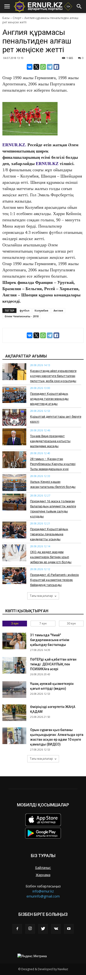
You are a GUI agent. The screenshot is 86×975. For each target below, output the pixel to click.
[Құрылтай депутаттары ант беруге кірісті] (14, 417)
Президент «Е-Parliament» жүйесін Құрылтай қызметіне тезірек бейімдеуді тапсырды (54, 580)
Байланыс (43, 867)
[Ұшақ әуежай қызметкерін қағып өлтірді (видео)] (14, 689)
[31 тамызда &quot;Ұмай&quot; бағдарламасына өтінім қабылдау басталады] (14, 641)
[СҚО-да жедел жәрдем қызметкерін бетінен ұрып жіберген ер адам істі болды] (14, 552)
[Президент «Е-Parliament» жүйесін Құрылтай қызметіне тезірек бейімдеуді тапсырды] (14, 575)
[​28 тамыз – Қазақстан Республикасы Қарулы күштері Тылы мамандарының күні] (14, 459)
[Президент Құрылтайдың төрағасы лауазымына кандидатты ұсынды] (14, 530)
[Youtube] (69, 929)
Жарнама (43, 875)
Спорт (17, 18)
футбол (24, 310)
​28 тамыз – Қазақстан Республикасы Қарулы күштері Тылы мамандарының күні (52, 464)
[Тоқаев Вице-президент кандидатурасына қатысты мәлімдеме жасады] (14, 436)
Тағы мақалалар (41, 596)
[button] (79, 6)
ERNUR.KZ (47, 163)
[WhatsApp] (43, 67)
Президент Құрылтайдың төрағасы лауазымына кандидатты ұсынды (49, 534)
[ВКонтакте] (29, 67)
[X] (36, 67)
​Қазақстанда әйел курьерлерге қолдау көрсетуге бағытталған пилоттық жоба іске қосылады (53, 376)
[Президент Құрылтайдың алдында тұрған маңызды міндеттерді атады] (14, 394)
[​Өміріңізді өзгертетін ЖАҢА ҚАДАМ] (14, 712)
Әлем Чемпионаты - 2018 (21, 316)
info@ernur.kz (43, 891)
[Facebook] (17, 929)
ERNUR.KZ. (14, 144)
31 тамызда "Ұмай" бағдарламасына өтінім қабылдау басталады (49, 640)
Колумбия (41, 310)
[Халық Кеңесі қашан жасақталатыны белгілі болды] (14, 482)
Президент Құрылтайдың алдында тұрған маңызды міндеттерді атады (49, 399)
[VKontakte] (56, 929)
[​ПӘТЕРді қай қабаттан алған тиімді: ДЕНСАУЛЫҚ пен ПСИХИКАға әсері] (14, 665)
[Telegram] (50, 67)
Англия (58, 310)
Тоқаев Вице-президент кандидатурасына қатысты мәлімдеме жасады (50, 441)
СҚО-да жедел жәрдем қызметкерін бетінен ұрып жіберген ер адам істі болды (50, 557)
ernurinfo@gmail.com (43, 896)
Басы (6, 18)
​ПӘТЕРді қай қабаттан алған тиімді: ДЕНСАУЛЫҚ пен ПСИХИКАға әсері (53, 664)
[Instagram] (30, 929)
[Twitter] (43, 929)
